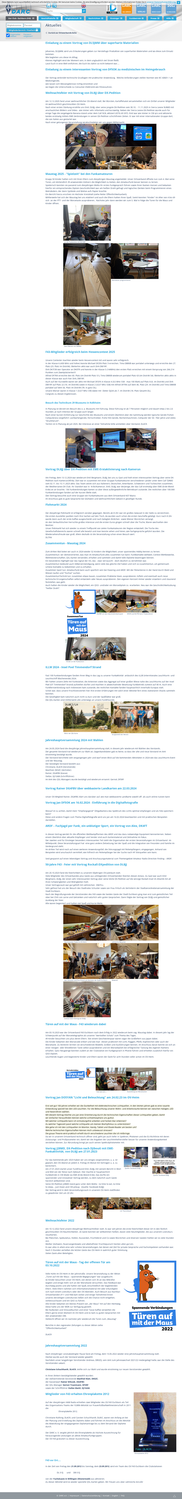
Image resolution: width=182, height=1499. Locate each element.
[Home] (49, 6)
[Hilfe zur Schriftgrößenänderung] (54, 6)
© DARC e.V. (62, 1495)
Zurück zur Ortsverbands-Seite (62, 33)
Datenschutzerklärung (91, 1495)
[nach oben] (174, 1495)
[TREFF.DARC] (112, 8)
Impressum (74, 1495)
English (115, 1495)
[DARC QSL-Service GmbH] (126, 8)
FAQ (122, 1495)
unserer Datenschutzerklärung (161, 2)
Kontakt (106, 1495)
